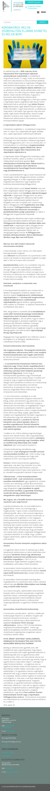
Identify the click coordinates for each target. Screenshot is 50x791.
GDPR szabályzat (6, 756)
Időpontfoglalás (34, 2)
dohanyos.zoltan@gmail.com (14, 772)
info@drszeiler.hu (11, 731)
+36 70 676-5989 (9, 726)
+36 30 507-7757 (9, 768)
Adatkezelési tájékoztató (8, 752)
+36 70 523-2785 (6, 727)
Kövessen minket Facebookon (34, 7)
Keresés (42, 22)
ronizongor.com (6, 745)
